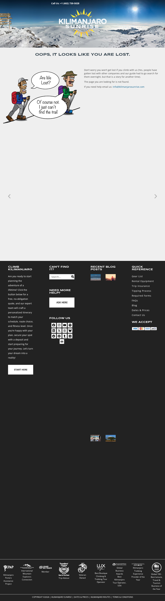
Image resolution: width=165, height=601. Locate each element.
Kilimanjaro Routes (101, 597)
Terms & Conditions (123, 597)
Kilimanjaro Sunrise (61, 597)
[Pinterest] (59, 336)
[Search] (71, 276)
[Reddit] (53, 336)
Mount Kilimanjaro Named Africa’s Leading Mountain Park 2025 (72, 240)
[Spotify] (70, 325)
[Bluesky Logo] (70, 330)
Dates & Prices (141, 310)
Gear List (137, 276)
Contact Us (138, 315)
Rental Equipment (143, 281)
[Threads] (64, 330)
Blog (134, 305)
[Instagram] (59, 325)
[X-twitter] (59, 330)
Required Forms (141, 295)
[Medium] (70, 336)
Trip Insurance (141, 286)
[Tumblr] (64, 336)
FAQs (135, 300)
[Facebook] (53, 325)
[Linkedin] (53, 330)
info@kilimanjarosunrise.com (128, 86)
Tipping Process (141, 290)
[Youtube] (64, 325)
